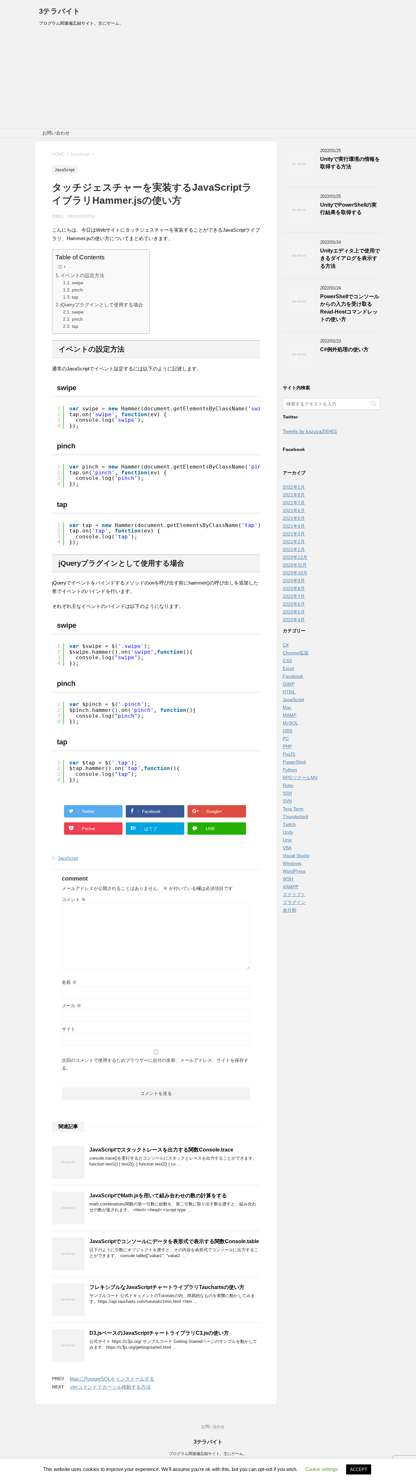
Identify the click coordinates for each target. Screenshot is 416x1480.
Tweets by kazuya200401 (310, 431)
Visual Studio (296, 855)
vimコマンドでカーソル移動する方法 (110, 1387)
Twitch (289, 824)
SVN (287, 801)
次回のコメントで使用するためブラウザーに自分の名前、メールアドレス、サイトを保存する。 (155, 1064)
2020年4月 (294, 619)
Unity (288, 832)
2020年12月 (295, 557)
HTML (289, 691)
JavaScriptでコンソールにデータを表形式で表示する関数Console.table (174, 1241)
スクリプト (294, 894)
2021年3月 (294, 533)
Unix (287, 840)
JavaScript (68, 858)
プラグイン (294, 902)
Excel (288, 668)
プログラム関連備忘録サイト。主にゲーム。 (208, 1453)
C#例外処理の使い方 (344, 349)
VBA (287, 847)
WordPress (294, 871)
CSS (287, 660)
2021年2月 (294, 541)
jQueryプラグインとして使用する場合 (101, 304)
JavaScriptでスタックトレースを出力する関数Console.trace (161, 1149)
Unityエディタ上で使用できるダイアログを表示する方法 (350, 258)
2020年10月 (295, 572)
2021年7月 (294, 502)
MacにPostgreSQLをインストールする (112, 1379)
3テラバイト (59, 11)
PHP (287, 746)
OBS (287, 730)
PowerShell (294, 762)
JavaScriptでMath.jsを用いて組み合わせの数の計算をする (158, 1195)
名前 (69, 982)
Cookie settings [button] (321, 1469)
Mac (287, 707)
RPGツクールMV (300, 777)
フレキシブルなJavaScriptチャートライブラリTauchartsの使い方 (166, 1287)
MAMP (289, 715)
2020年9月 (294, 580)
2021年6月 (294, 510)
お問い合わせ (56, 132)
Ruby (288, 785)
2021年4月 (294, 526)
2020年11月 (295, 565)
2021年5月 (294, 518)
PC (286, 738)
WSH (288, 879)
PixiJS (289, 754)
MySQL (290, 723)
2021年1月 (294, 549)
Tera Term (293, 808)
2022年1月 (294, 487)
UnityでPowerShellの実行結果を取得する (348, 208)
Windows (292, 863)
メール (71, 1005)
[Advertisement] (208, 79)
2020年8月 (294, 588)
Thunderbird (295, 816)
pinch (77, 290)
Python (290, 769)
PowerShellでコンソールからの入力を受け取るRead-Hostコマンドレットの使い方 (349, 308)
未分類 (289, 910)
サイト (68, 1029)
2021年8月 (294, 494)
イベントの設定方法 (82, 275)
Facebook (293, 676)
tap (75, 297)
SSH (287, 793)
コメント (74, 899)
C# (286, 645)
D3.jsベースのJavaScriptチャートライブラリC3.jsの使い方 (159, 1333)
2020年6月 (294, 604)
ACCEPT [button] (358, 1469)
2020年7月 (294, 596)
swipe (78, 282)
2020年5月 (294, 611)
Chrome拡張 (295, 652)
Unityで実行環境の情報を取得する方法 (350, 162)
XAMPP (290, 886)
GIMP (288, 684)
